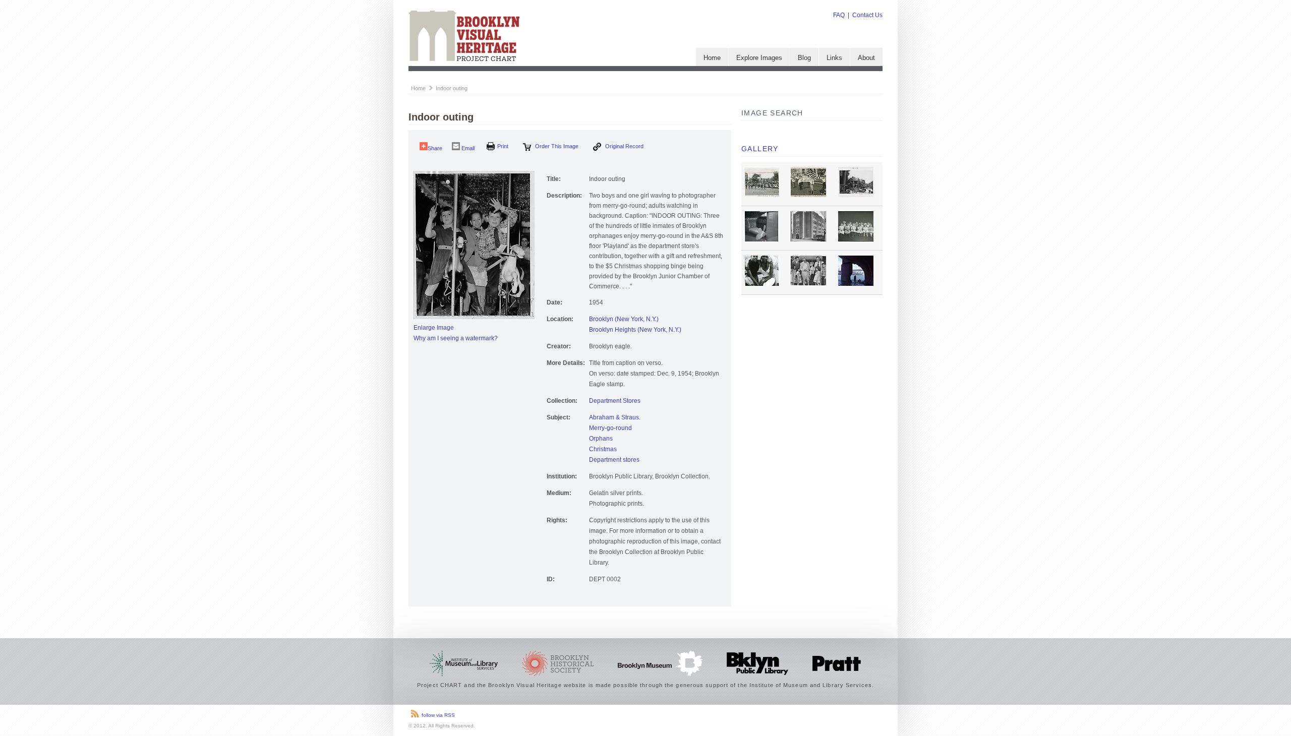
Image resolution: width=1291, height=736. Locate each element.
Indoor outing (451, 88)
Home (712, 58)
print (502, 146)
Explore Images (759, 58)
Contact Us (867, 15)
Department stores (614, 459)
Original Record (623, 146)
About (866, 58)
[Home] (463, 59)
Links (834, 58)
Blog (804, 58)
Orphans (601, 438)
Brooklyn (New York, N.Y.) (624, 319)
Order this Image (556, 146)
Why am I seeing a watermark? (456, 338)
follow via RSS (438, 715)
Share (435, 148)
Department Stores (614, 400)
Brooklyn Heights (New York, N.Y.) (635, 329)
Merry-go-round (610, 428)
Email (467, 148)
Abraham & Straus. (614, 417)
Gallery (760, 149)
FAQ (839, 15)
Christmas (603, 449)
